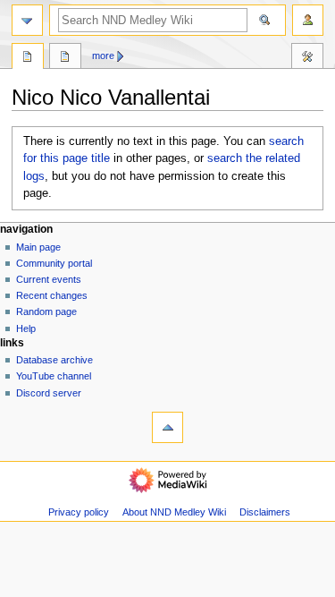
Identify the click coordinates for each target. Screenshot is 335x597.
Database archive (54, 359)
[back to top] (167, 427)
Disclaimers (264, 512)
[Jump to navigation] (27, 20)
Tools (307, 58)
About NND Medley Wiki (174, 512)
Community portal (54, 263)
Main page (38, 247)
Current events (48, 279)
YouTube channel (53, 376)
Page (28, 58)
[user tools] (307, 20)
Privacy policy (78, 512)
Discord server (48, 393)
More (103, 55)
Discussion (65, 58)
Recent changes (52, 295)
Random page (46, 311)
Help (26, 328)
